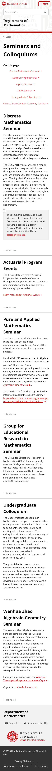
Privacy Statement (24, 761)
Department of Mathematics (15, 22)
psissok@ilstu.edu (16, 234)
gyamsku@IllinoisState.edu (17, 384)
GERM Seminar (24, 90)
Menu (45, 3)
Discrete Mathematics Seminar (24, 71)
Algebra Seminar (24, 84)
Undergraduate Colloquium (24, 97)
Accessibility (41, 766)
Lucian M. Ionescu (24, 687)
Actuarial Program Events (24, 77)
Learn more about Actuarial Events (21, 294)
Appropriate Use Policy (16, 766)
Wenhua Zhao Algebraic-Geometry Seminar (24, 103)
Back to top (11, 250)
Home (8, 36)
